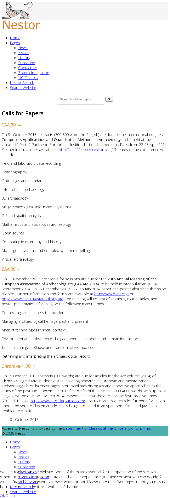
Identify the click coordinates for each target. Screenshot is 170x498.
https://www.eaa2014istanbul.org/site (32, 298)
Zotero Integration (33, 72)
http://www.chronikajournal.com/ (57, 400)
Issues (23, 52)
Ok (2, 495)
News (23, 47)
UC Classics (28, 77)
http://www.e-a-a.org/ (111, 293)
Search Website (23, 87)
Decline (12, 495)
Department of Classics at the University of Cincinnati (107, 428)
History (24, 57)
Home (15, 37)
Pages (15, 42)
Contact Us (27, 67)
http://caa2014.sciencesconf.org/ (86, 149)
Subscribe (26, 62)
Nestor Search (22, 82)
